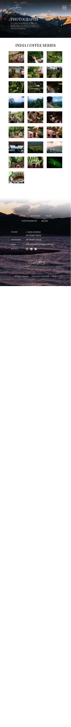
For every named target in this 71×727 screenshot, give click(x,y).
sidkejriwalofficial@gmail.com (40, 244)
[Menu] (64, 7)
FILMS (49, 216)
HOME (22, 216)
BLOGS (45, 221)
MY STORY (35, 216)
